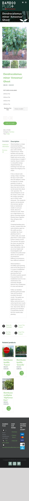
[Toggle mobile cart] (23, 2)
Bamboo (11, 132)
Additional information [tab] (5, 145)
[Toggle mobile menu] (26, 2)
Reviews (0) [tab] (4, 151)
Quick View (9, 373)
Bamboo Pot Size (7, 108)
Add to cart (10, 123)
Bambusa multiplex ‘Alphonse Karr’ (8, 396)
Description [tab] (5, 141)
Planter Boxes (14, 436)
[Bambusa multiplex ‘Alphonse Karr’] (8, 384)
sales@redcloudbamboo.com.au (11, 447)
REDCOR (14, 441)
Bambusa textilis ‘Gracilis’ (21, 362)
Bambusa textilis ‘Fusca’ (8, 362)
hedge (8, 134)
